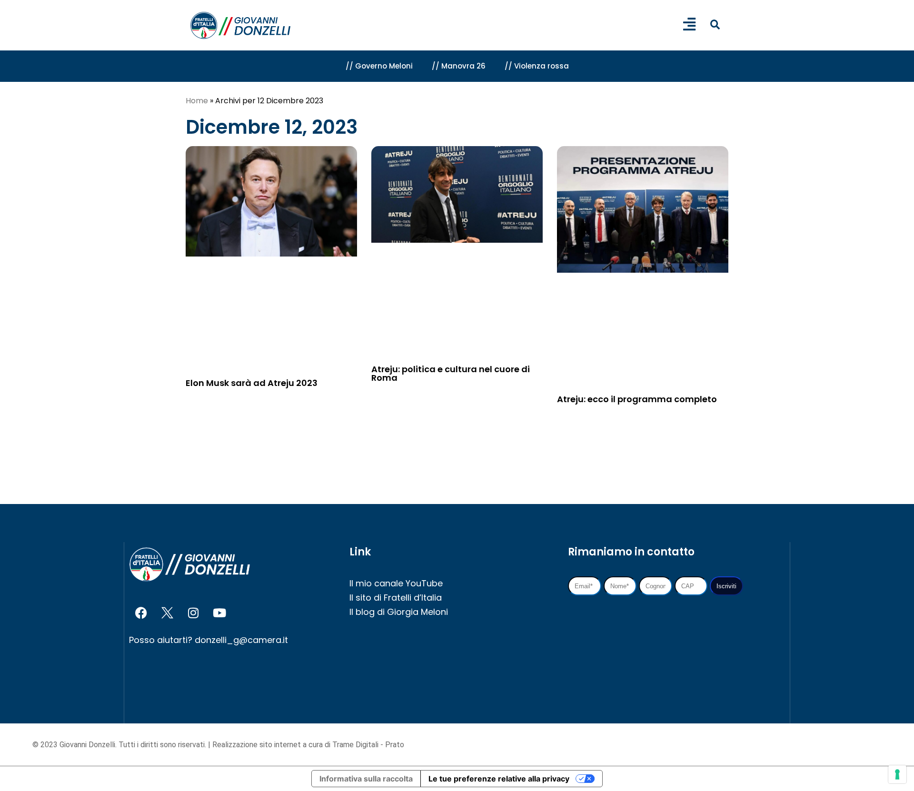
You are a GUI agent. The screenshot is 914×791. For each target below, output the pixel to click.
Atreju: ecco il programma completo (637, 399)
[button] (715, 24)
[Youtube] (219, 613)
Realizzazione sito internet (257, 744)
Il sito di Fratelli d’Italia (395, 597)
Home (197, 100)
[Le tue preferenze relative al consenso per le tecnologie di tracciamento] (897, 774)
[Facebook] (141, 613)
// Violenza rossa (537, 66)
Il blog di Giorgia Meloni (398, 612)
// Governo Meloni (379, 66)
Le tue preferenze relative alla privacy (498, 778)
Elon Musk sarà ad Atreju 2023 (252, 383)
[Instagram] (193, 613)
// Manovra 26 (459, 66)
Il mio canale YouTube (396, 583)
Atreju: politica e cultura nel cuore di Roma (450, 373)
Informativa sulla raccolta (366, 778)
